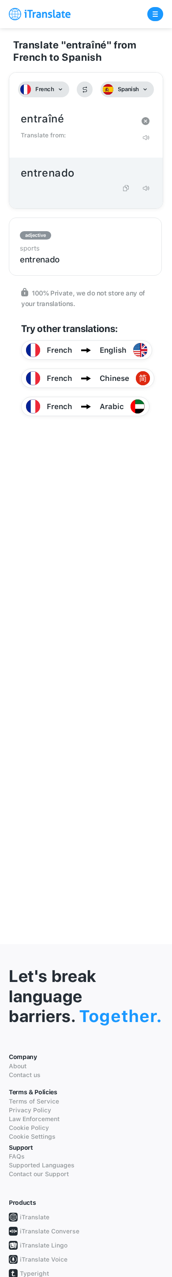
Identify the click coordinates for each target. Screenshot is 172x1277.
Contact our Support (39, 1173)
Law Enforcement (34, 1118)
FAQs (17, 1156)
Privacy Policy (30, 1110)
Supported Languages (42, 1165)
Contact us (25, 1074)
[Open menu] (155, 14)
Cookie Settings (32, 1136)
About (17, 1066)
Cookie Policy (29, 1127)
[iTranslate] (40, 14)
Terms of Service (34, 1101)
